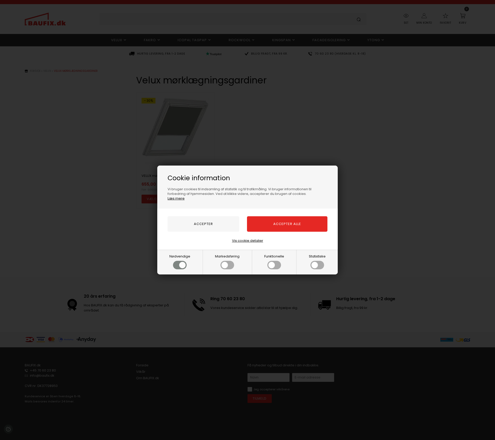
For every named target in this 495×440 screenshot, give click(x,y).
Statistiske (317, 256)
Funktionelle (274, 256)
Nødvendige (179, 256)
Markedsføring (227, 256)
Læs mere (176, 198)
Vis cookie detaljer (247, 240)
